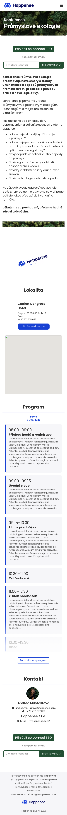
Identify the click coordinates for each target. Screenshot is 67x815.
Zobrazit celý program (33, 660)
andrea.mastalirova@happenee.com (35, 708)
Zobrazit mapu (35, 326)
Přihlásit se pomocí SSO (33, 49)
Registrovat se (50, 65)
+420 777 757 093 (35, 711)
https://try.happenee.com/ (35, 721)
